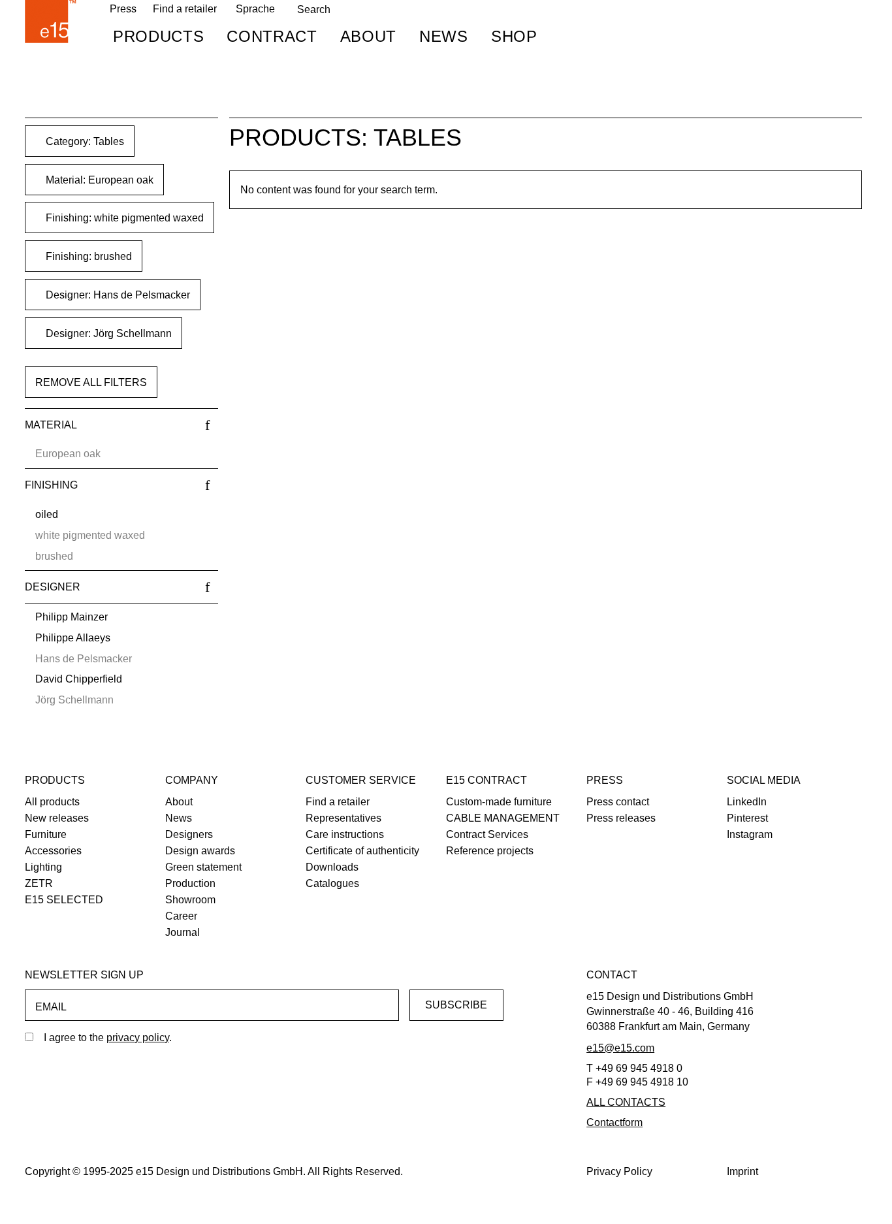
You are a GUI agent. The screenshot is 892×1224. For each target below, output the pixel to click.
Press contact (617, 801)
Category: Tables (83, 141)
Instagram (750, 834)
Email (51, 1006)
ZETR (39, 883)
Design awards (200, 850)
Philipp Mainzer (71, 616)
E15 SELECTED (64, 899)
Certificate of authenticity (362, 850)
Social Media (764, 780)
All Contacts (625, 1102)
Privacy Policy (619, 1171)
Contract (272, 36)
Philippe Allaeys (72, 637)
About (368, 36)
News (443, 36)
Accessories (53, 850)
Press (604, 780)
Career (181, 916)
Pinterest (747, 818)
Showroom (190, 899)
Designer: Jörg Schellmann (107, 333)
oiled (46, 514)
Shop (514, 36)
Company (191, 780)
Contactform (614, 1122)
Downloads (332, 867)
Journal (182, 932)
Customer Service (361, 780)
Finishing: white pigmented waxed (123, 217)
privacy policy (137, 1037)
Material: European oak (98, 179)
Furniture (46, 834)
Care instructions (345, 834)
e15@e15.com (620, 1048)
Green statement (203, 867)
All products (52, 801)
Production (190, 883)
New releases (57, 818)
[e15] (51, 21)
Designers (189, 834)
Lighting (43, 867)
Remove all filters (91, 382)
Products (158, 36)
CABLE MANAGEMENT (503, 818)
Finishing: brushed (87, 256)
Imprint (742, 1171)
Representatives (343, 818)
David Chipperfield (78, 678)
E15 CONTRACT (486, 780)
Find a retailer (185, 8)
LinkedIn (747, 801)
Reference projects (490, 850)
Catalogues (332, 883)
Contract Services (487, 834)
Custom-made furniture (499, 801)
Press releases (621, 818)
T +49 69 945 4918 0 (634, 1068)
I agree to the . (108, 1037)
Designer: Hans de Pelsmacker (116, 294)
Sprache (255, 8)
